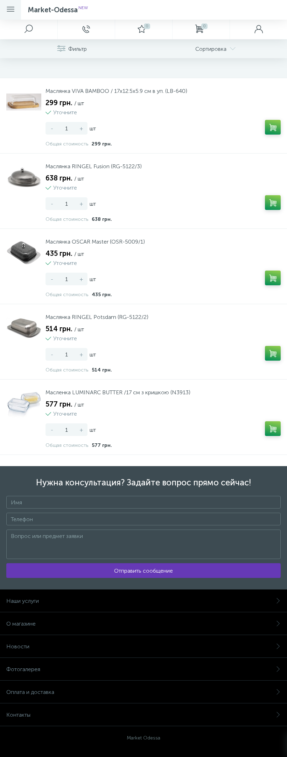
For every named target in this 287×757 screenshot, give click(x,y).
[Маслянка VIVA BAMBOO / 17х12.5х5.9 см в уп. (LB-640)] (23, 102)
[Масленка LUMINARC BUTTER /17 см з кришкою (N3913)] (23, 403)
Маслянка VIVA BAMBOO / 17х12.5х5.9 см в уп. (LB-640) (116, 91)
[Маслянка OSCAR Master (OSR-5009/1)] (23, 252)
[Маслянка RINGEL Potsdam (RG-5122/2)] (23, 328)
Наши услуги (22, 601)
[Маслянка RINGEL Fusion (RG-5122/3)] (23, 177)
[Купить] (273, 127)
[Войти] (258, 29)
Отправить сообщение (143, 570)
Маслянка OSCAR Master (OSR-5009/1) (95, 241)
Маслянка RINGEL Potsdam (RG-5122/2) (97, 317)
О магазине (21, 623)
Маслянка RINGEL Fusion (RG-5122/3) (94, 166)
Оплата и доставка (30, 692)
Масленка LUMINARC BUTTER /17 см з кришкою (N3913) (118, 392)
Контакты (18, 714)
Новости (17, 646)
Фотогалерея (23, 669)
